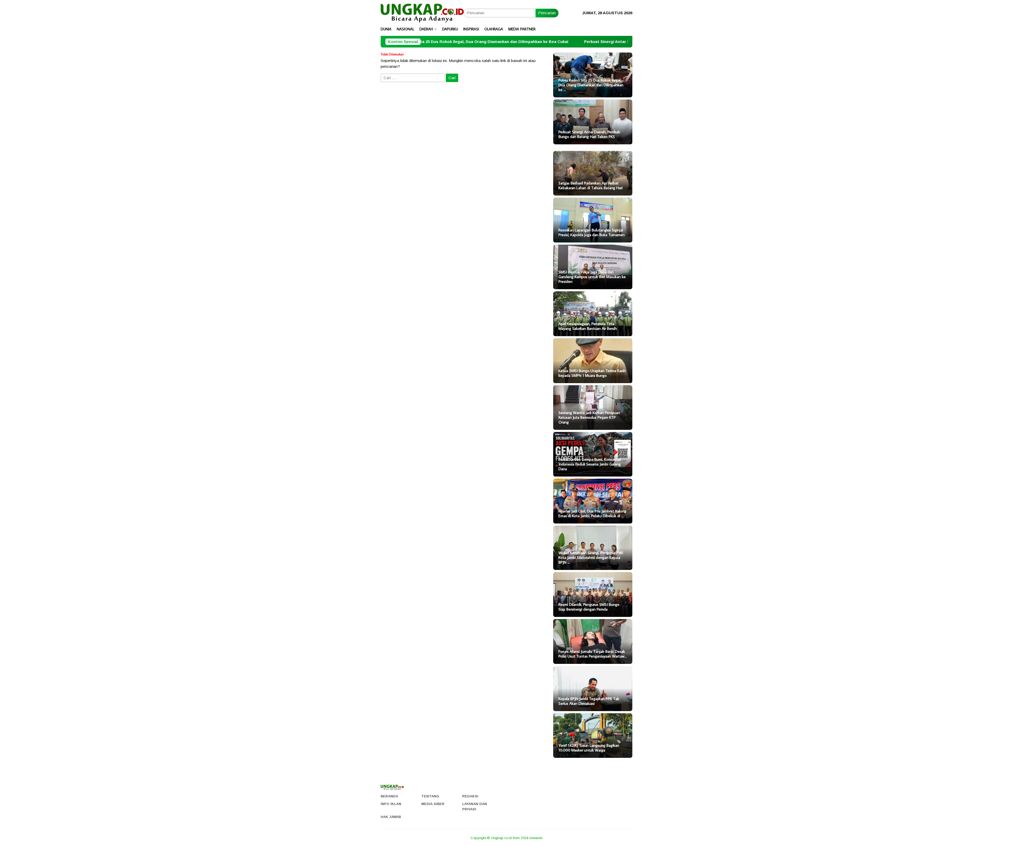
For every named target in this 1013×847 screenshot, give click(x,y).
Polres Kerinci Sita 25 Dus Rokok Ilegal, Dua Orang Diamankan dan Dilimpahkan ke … (590, 85)
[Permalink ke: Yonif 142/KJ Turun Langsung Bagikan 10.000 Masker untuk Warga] (592, 735)
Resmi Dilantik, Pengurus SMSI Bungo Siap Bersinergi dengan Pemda (588, 607)
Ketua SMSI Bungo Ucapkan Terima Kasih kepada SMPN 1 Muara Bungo (592, 373)
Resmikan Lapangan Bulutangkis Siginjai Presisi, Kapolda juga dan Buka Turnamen (591, 232)
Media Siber (433, 804)
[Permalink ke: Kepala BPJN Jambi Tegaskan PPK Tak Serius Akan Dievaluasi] (592, 688)
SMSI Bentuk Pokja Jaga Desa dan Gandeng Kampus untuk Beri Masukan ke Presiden (592, 277)
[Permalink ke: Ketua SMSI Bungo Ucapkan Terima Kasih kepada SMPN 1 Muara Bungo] (592, 360)
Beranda (389, 796)
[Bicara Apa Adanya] (422, 12)
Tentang (430, 796)
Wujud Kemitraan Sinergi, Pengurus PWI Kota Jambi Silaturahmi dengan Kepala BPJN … (590, 557)
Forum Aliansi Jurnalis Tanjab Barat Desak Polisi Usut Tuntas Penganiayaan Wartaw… (592, 654)
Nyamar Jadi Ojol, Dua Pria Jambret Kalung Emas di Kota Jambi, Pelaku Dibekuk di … (592, 513)
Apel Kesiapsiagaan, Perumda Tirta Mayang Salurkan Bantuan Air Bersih (587, 326)
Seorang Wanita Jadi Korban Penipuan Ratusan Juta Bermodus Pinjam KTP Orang (589, 417)
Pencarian (547, 13)
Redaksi (470, 796)
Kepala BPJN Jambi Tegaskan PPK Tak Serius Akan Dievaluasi (588, 701)
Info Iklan (391, 804)
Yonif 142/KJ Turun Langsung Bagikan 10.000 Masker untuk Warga (588, 748)
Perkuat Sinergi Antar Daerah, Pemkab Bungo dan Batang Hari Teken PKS (592, 41)
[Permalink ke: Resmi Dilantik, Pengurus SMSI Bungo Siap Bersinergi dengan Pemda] (592, 594)
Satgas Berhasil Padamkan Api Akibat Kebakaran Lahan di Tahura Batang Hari (590, 185)
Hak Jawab (391, 817)
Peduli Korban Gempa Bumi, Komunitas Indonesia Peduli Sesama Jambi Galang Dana (589, 464)
